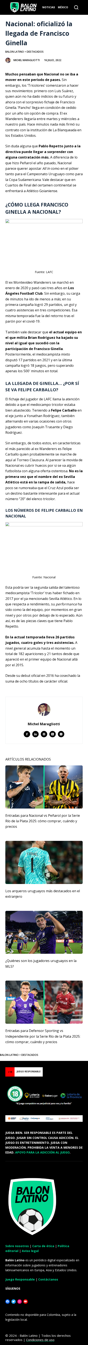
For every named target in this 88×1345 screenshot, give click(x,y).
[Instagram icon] (61, 734)
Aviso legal (30, 1251)
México (63, 7)
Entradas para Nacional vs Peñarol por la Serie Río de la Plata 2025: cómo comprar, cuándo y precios (42, 821)
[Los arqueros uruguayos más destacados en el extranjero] (44, 862)
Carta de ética (43, 1246)
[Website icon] (44, 734)
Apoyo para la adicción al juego (42, 1152)
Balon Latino (14, 51)
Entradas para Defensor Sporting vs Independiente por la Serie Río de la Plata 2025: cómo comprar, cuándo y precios (42, 1036)
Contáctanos (48, 1279)
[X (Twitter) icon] (52, 734)
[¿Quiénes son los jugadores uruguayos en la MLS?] (44, 932)
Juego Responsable (20, 1279)
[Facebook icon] (27, 734)
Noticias (48, 7)
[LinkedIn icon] (35, 734)
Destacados (35, 51)
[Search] (76, 7)
